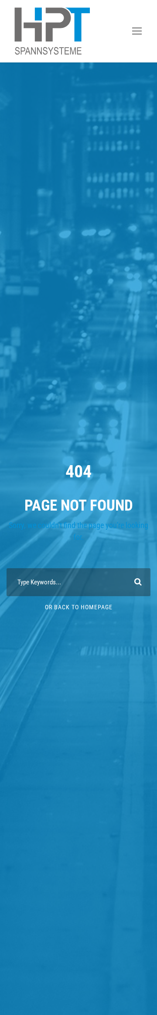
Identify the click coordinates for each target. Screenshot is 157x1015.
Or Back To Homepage (79, 607)
